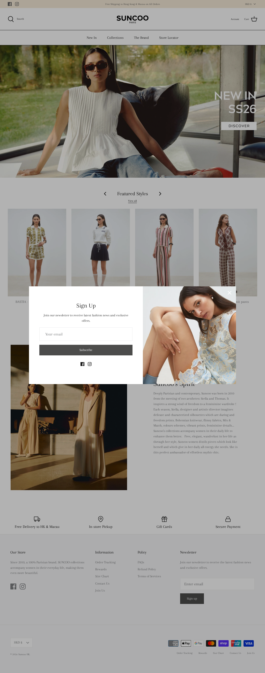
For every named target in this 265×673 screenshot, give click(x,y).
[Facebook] (82, 364)
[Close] (229, 292)
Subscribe (85, 350)
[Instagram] (90, 364)
